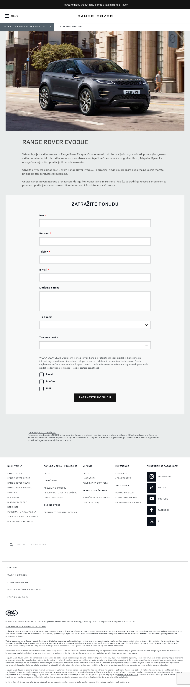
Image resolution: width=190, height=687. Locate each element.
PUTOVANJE (121, 473)
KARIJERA (12, 567)
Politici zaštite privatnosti (85, 368)
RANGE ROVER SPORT (18, 478)
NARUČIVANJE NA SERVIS (96, 498)
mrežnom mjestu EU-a (127, 675)
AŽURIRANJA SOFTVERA (95, 483)
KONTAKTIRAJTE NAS (126, 498)
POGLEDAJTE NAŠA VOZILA (21, 512)
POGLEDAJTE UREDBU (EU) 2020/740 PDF (26, 626)
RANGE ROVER (14, 473)
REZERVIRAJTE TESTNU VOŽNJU (60, 493)
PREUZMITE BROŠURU (55, 488)
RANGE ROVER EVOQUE (19, 488)
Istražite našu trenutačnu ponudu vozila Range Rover (95, 4)
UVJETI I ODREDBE (17, 575)
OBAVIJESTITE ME (53, 498)
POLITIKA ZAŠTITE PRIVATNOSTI (24, 590)
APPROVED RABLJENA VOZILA (22, 517)
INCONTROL (89, 478)
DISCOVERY (13, 497)
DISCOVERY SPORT (17, 502)
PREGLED (48, 473)
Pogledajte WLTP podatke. (42, 433)
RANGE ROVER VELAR (18, 483)
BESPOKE (12, 493)
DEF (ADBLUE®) (91, 502)
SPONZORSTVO (123, 478)
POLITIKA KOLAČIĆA (18, 597)
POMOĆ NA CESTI (124, 493)
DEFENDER (13, 507)
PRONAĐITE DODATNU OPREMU (60, 512)
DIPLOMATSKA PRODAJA (20, 521)
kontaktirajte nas (21, 682)
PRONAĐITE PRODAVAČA (128, 502)
